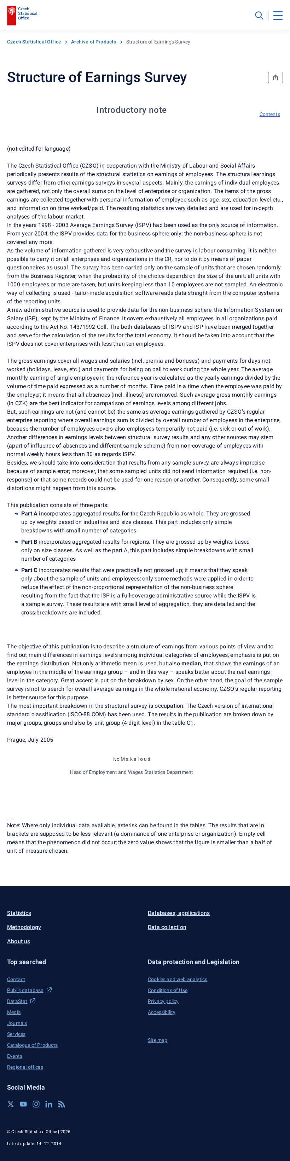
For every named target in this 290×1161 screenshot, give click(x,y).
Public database (25, 990)
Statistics (19, 913)
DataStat (17, 1001)
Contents (270, 114)
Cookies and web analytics (177, 979)
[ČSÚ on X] (10, 1104)
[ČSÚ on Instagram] (36, 1104)
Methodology (24, 927)
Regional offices (25, 1067)
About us (18, 941)
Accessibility (161, 1012)
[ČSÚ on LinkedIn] (48, 1104)
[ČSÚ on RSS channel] (61, 1104)
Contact (16, 979)
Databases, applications (179, 913)
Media (14, 1012)
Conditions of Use (167, 990)
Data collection (167, 927)
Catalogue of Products (32, 1045)
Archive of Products (93, 42)
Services (16, 1034)
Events (14, 1056)
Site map (157, 1040)
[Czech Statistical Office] (22, 15)
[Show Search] (259, 16)
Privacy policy (163, 1001)
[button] (74, 962)
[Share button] (275, 77)
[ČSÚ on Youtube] (23, 1104)
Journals (17, 1023)
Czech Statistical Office (34, 42)
